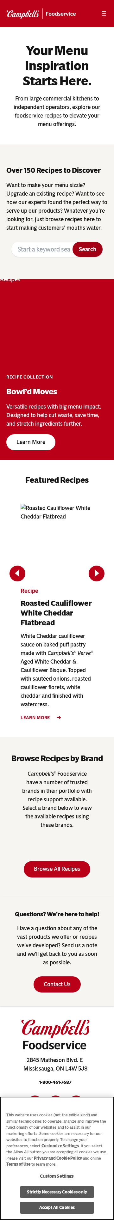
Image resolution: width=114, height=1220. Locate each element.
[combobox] (42, 249)
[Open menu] (104, 13)
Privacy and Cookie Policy (58, 1158)
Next (96, 573)
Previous (17, 573)
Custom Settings (57, 1176)
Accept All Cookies (57, 1207)
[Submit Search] (88, 249)
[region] (57, 1158)
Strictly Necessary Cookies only (57, 1192)
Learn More (30, 442)
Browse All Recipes (57, 868)
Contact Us (57, 984)
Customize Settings (60, 1146)
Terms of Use (18, 1164)
